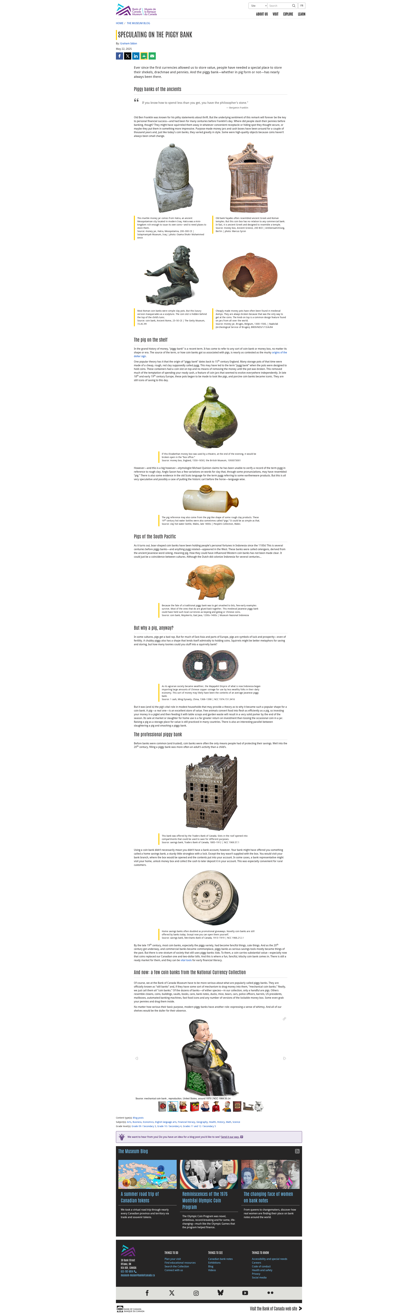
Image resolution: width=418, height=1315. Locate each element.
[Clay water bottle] (210, 498)
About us (262, 14)
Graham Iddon (128, 43)
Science (236, 1121)
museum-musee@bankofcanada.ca (138, 1275)
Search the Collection (177, 1266)
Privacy (256, 1274)
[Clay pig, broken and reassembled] (210, 581)
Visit (275, 14)
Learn (301, 14)
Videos (212, 1270)
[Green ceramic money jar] (210, 417)
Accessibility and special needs (269, 1259)
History (221, 1121)
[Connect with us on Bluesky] (221, 1293)
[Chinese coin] (210, 665)
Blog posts (138, 1117)
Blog (210, 1266)
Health (212, 1121)
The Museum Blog (138, 23)
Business (137, 1121)
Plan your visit (173, 1259)
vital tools (186, 960)
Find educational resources (180, 1262)
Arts (129, 1121)
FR (301, 5)
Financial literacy (186, 1121)
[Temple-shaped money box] (249, 177)
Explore (288, 14)
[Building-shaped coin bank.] (210, 792)
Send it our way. (230, 1137)
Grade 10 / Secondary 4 (169, 1126)
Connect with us (174, 1270)
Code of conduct (261, 1266)
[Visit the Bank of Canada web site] (161, 1309)
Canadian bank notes (220, 1259)
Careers (256, 1262)
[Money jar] (171, 177)
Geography (202, 1121)
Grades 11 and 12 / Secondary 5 (199, 1126)
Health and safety (262, 1270)
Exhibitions (214, 1262)
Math (228, 1121)
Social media (259, 1277)
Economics (148, 1121)
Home (119, 23)
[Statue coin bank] (171, 275)
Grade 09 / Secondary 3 (144, 1126)
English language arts (166, 1121)
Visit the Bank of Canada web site (276, 1309)
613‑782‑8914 (127, 1271)
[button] (119, 56)
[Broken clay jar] (249, 275)
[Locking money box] (210, 898)
